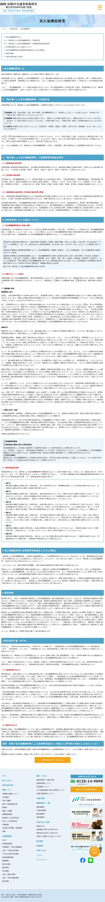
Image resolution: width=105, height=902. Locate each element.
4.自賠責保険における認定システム (19, 47)
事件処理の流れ (8, 785)
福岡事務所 (40, 807)
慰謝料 (4, 807)
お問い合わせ (41, 850)
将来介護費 (6, 800)
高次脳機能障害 (8, 857)
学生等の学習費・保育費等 (12, 828)
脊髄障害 (5, 860)
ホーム (5, 29)
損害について (7, 789)
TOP (4, 776)
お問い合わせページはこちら (52, 760)
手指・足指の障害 (8, 874)
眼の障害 (5, 881)
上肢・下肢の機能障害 (10, 877)
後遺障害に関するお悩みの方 (47, 829)
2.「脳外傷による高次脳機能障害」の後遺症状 (23, 40)
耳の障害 (5, 871)
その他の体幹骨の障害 (10, 854)
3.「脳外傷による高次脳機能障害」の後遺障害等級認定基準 (28, 44)
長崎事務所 (40, 817)
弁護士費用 (40, 798)
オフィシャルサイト (86, 804)
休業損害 (5, 824)
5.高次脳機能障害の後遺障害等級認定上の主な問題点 (25, 50)
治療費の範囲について (10, 793)
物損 (4, 831)
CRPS (4, 840)
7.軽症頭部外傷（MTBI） (15, 57)
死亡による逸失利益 (9, 821)
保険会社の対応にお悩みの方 (47, 833)
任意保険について (43, 786)
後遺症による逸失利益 (10, 817)
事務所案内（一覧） (43, 803)
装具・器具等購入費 (9, 804)
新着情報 (39, 845)
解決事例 (39, 841)
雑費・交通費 (7, 811)
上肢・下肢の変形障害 (10, 850)
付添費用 (5, 797)
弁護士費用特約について (45, 793)
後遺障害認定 (14, 29)
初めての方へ (7, 780)
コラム (38, 855)
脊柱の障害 (6, 864)
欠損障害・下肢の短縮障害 (12, 847)
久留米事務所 (41, 810)
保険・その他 (41, 776)
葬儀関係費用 (7, 814)
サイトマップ (41, 859)
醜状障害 (5, 867)
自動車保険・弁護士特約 (45, 780)
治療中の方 (40, 826)
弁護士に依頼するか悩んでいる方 (48, 836)
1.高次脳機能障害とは (13, 37)
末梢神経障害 (7, 843)
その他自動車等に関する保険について (50, 790)
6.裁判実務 (10, 53)
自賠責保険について (43, 783)
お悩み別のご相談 (43, 822)
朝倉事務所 (40, 814)
